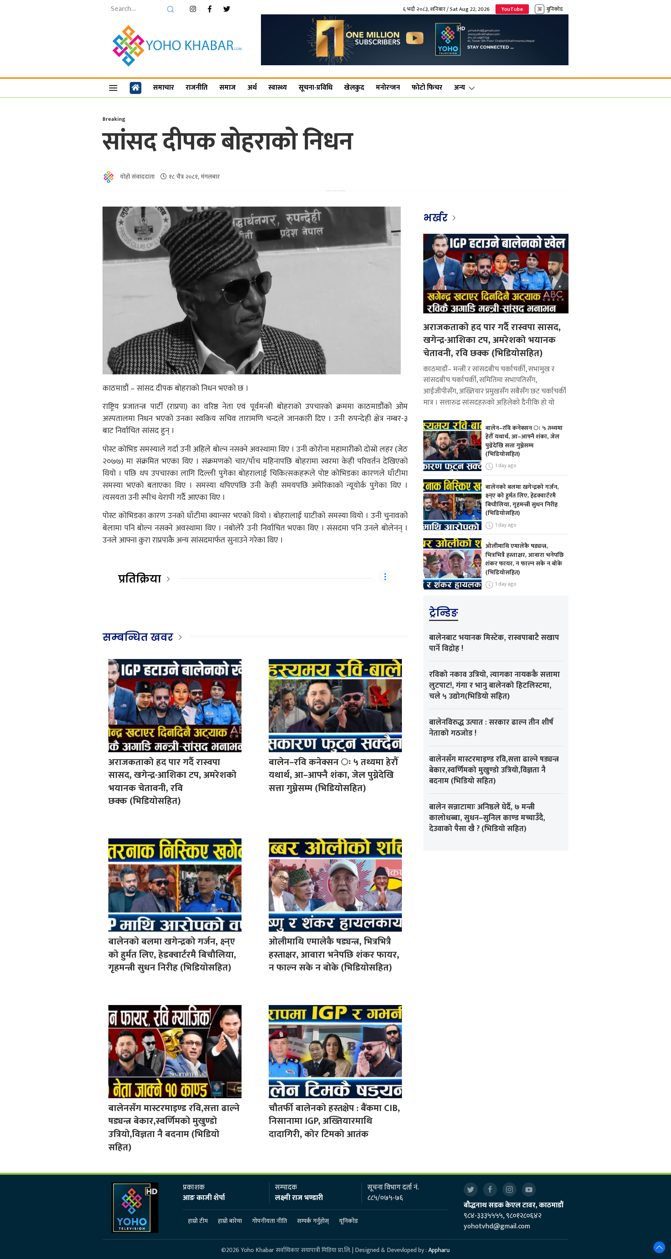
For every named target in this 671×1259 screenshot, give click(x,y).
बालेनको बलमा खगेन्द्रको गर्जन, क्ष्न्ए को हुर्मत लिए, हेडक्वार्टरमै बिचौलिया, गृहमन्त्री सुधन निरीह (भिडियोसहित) (172, 955)
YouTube (512, 9)
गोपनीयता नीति (269, 1221)
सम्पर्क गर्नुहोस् (313, 1221)
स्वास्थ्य (277, 88)
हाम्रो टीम (198, 1221)
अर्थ (252, 88)
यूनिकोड (348, 1221)
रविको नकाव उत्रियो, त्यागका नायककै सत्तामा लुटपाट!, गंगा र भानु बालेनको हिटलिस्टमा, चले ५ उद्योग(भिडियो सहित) (494, 685)
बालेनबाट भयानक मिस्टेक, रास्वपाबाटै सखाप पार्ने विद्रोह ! (494, 643)
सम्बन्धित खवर (138, 637)
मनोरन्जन (388, 88)
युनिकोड (554, 9)
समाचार (163, 88)
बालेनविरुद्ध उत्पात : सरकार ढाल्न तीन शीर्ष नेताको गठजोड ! (491, 728)
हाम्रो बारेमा (230, 1221)
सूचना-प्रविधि (315, 88)
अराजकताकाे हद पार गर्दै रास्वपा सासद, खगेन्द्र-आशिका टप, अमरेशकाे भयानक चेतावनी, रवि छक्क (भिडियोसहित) (172, 782)
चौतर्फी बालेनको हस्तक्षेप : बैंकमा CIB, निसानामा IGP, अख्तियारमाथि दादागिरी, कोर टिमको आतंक (334, 1121)
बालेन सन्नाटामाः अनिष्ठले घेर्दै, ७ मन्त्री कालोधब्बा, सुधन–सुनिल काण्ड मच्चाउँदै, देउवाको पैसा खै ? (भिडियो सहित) (487, 817)
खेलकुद (354, 88)
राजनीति (197, 88)
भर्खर (436, 218)
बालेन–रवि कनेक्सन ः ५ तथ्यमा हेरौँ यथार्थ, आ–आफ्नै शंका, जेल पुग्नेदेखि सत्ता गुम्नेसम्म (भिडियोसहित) (333, 775)
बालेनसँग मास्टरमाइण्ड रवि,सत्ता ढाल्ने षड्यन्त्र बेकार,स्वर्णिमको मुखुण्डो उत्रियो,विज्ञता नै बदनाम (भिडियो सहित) (174, 1128)
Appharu (439, 1250)
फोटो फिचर (427, 88)
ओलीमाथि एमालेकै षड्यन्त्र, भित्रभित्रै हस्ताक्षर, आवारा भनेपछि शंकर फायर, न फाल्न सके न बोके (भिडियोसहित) (334, 955)
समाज (227, 88)
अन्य (459, 88)
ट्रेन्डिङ (443, 613)
